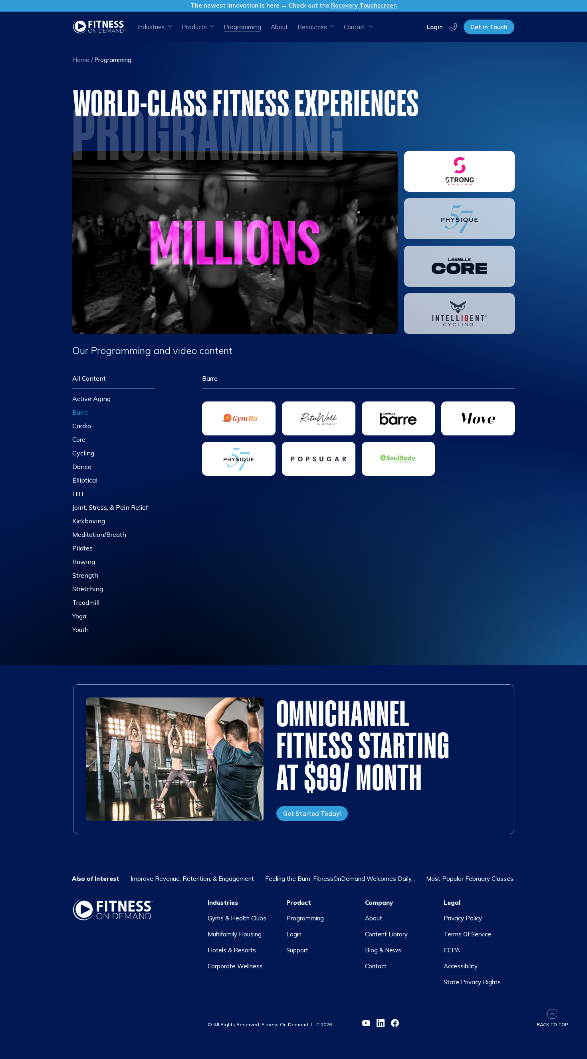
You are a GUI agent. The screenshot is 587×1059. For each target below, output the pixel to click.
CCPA (452, 950)
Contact (376, 966)
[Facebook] (395, 1023)
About (279, 27)
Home (80, 60)
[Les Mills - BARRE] (398, 418)
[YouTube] (366, 1023)
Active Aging (91, 399)
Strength (85, 575)
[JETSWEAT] (318, 418)
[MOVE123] (478, 418)
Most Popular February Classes (470, 878)
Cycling (83, 453)
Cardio (81, 426)
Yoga (79, 616)
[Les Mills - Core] (459, 266)
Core (78, 439)
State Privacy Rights (472, 982)
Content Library (386, 934)
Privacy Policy (463, 918)
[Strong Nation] (459, 171)
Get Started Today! (312, 813)
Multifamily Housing (235, 934)
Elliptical (84, 480)
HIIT (78, 494)
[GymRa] (239, 418)
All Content (89, 378)
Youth (80, 630)
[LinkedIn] (380, 1023)
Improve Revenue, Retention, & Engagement (192, 878)
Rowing (83, 562)
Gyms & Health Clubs (237, 918)
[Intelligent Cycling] (459, 313)
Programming (305, 918)
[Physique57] (459, 218)
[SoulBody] (398, 459)
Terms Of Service (467, 934)
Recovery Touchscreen (364, 5)
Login (435, 26)
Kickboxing (88, 521)
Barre (80, 412)
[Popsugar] (318, 459)
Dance (81, 467)
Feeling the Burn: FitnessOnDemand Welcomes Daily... (340, 878)
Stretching (87, 589)
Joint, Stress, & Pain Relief (110, 507)
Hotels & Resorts (232, 950)
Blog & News (383, 950)
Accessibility (461, 966)
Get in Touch (489, 27)
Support (297, 950)
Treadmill (85, 602)
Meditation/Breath (99, 534)
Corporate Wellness (235, 966)
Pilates (82, 548)
